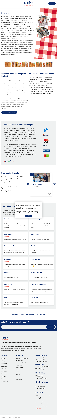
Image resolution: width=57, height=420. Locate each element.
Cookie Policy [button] (30, 211)
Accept (28, 215)
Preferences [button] (35, 212)
